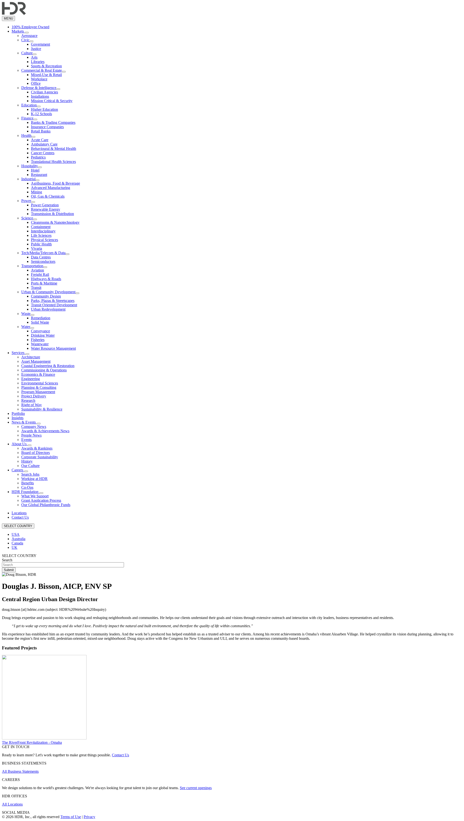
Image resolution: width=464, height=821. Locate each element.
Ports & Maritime (44, 283)
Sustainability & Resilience (41, 409)
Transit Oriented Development (54, 305)
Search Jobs (30, 474)
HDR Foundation (25, 492)
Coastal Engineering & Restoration (47, 366)
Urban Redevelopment (48, 309)
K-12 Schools (41, 114)
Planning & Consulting (38, 387)
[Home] (14, 14)
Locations (19, 513)
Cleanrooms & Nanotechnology (55, 222)
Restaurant (39, 175)
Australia (18, 539)
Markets (18, 31)
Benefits (27, 483)
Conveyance (40, 331)
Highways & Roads (46, 279)
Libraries (37, 62)
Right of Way (31, 405)
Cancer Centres (42, 153)
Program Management (38, 392)
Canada (17, 543)
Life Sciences (41, 235)
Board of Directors (35, 453)
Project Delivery (33, 396)
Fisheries (37, 340)
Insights (17, 418)
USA (16, 534)
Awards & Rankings (36, 448)
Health (26, 135)
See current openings (196, 788)
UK (14, 547)
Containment (41, 227)
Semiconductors (43, 261)
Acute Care (39, 140)
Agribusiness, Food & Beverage (55, 183)
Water (25, 327)
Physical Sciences (44, 240)
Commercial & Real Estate (41, 70)
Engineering (30, 379)
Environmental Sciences (39, 383)
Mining (36, 192)
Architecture (30, 357)
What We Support (35, 496)
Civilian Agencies (44, 92)
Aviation (37, 270)
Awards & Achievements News (45, 431)
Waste (25, 314)
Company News (33, 426)
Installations (40, 96)
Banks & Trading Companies (53, 122)
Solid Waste (40, 322)
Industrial (28, 179)
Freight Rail (40, 274)
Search (7, 560)
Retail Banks (41, 131)
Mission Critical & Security (51, 101)
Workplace (39, 79)
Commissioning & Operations (44, 370)
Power (26, 201)
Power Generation (45, 205)
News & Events (24, 422)
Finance (27, 118)
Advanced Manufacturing (50, 188)
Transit (36, 287)
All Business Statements (20, 771)
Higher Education (44, 109)
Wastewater (40, 344)
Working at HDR (34, 479)
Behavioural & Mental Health (53, 148)
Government (40, 44)
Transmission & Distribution (52, 214)
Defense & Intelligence (38, 88)
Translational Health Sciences (53, 162)
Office (36, 83)
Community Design (46, 296)
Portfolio (18, 413)
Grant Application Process (41, 500)
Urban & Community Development (48, 292)
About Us (20, 444)
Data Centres (41, 257)
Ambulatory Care (44, 144)
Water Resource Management (53, 348)
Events (26, 440)
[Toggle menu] (27, 32)
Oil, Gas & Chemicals (48, 196)
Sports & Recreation (46, 66)
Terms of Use (70, 817)
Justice (36, 49)
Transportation (32, 266)
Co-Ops (27, 487)
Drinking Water (43, 335)
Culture (27, 53)
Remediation (40, 318)
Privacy (89, 817)
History (27, 461)
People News (31, 435)
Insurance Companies (47, 127)
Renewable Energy (45, 209)
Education (29, 105)
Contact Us (20, 517)
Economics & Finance (38, 374)
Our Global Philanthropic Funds (45, 505)
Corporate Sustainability (39, 457)
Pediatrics (38, 157)
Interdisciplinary (43, 231)
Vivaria (36, 248)
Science (27, 218)
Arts (34, 57)
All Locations (12, 804)
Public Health (41, 244)
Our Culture (30, 466)
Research (28, 400)
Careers (18, 470)
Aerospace (29, 36)
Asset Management (36, 361)
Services (18, 353)
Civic (25, 40)
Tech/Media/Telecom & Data (43, 253)
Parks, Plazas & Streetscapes (52, 301)
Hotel (35, 170)
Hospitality (29, 166)
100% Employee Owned (30, 27)
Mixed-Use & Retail (46, 75)
